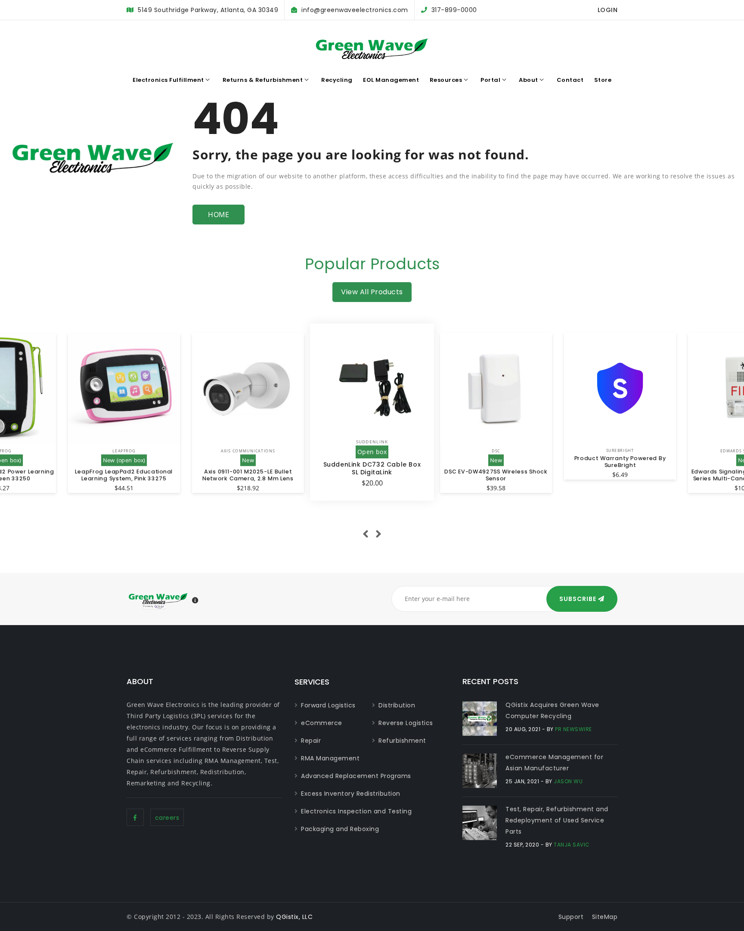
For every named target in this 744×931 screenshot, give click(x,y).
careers (167, 817)
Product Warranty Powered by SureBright (620, 461)
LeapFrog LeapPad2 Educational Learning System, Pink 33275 (124, 475)
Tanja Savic (572, 844)
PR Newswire (573, 729)
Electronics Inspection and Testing (356, 811)
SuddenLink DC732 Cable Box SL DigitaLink (372, 468)
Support (571, 916)
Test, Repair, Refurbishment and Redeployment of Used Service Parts (556, 820)
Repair (311, 740)
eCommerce (321, 723)
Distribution (396, 705)
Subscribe (578, 599)
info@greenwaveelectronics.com (354, 10)
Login (608, 10)
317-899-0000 (454, 10)
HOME (218, 214)
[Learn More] (195, 600)
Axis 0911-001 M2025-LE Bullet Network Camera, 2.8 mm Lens (248, 475)
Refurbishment (402, 740)
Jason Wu (568, 781)
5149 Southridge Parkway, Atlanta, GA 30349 (208, 10)
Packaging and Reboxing (340, 829)
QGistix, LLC (294, 916)
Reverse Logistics (405, 723)
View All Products (372, 292)
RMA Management (330, 758)
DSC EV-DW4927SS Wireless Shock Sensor (495, 475)
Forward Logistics (328, 705)
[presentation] (365, 534)
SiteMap (605, 916)
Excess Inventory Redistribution (350, 793)
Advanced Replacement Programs (356, 776)
